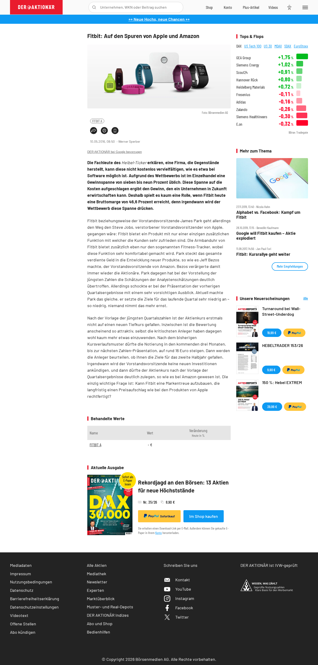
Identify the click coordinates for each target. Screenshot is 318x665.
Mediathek (96, 573)
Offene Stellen (23, 623)
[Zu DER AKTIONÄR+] (251, 7)
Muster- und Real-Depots (110, 606)
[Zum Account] (227, 7)
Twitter (182, 617)
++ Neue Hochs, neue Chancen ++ (159, 19)
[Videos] (273, 7)
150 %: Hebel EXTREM (282, 382)
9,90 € (271, 369)
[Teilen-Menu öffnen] (93, 130)
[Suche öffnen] (94, 7)
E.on (239, 124)
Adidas (241, 102)
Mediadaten (21, 565)
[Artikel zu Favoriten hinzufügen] (115, 130)
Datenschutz (21, 590)
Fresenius (243, 94)
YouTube (183, 589)
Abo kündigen (22, 632)
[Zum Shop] (209, 7)
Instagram (184, 598)
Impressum (20, 573)
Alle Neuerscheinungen (300, 298)
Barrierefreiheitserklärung (34, 598)
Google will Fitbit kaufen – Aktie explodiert (266, 235)
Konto (158, 533)
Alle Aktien (97, 565)
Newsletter (97, 581)
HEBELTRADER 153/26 (282, 345)
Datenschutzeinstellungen (34, 607)
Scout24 (241, 72)
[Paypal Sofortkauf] (294, 333)
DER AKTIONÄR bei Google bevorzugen (114, 152)
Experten (95, 590)
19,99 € (271, 332)
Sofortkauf (167, 516)
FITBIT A (97, 121)
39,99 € (272, 406)
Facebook (184, 607)
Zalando (241, 109)
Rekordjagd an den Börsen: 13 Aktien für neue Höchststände (183, 486)
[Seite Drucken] (104, 130)
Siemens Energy (247, 64)
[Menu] (304, 7)
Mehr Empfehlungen (290, 266)
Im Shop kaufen (203, 516)
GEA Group (243, 57)
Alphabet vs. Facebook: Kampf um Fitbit (268, 214)
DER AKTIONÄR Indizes (108, 615)
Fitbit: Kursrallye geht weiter (263, 254)
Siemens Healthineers (251, 116)
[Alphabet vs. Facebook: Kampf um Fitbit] (272, 178)
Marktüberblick (101, 598)
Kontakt (182, 579)
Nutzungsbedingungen (31, 581)
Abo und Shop (99, 623)
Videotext (19, 615)
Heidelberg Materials (250, 87)
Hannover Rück (247, 79)
